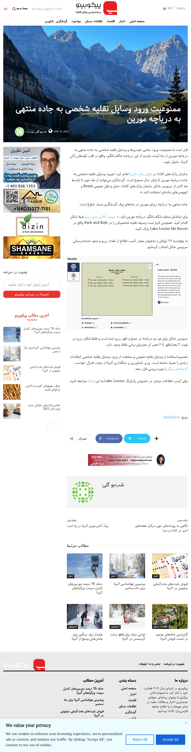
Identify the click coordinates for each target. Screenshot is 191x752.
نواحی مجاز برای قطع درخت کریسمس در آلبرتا (127, 637)
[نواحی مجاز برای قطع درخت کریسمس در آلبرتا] (127, 616)
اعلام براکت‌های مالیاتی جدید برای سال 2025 (44, 407)
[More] (156, 438)
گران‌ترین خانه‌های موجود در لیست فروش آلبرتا (172, 637)
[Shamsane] (31, 247)
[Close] (186, 722)
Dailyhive (172, 417)
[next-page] (50, 427)
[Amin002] (31, 168)
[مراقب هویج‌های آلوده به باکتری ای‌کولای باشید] (11, 392)
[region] (95, 735)
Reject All (140, 739)
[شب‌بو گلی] (20, 131)
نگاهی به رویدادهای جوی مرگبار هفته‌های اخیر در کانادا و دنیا (161, 528)
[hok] (31, 201)
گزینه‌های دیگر (177, 369)
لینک (91, 381)
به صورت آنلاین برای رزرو (102, 217)
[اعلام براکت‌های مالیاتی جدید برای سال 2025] (11, 411)
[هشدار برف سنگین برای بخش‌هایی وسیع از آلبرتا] (84, 616)
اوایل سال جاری (141, 174)
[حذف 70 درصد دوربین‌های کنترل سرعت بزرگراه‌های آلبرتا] (11, 334)
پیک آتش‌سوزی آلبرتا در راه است (87, 526)
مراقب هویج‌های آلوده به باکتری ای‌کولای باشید (43, 387)
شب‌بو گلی (40, 131)
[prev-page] (57, 427)
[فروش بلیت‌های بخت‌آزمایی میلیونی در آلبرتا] (11, 372)
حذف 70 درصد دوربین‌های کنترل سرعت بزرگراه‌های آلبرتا (42, 330)
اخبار (70, 576)
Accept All (170, 739)
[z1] (127, 460)
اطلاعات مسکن (160, 627)
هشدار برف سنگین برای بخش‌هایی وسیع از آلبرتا (87, 637)
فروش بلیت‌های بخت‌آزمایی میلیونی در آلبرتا (45, 368)
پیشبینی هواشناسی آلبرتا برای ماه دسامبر (42, 349)
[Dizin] (31, 224)
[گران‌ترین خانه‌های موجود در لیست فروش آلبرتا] (170, 616)
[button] (19, 8)
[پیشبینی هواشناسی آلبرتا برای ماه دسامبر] (11, 353)
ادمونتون (72, 627)
